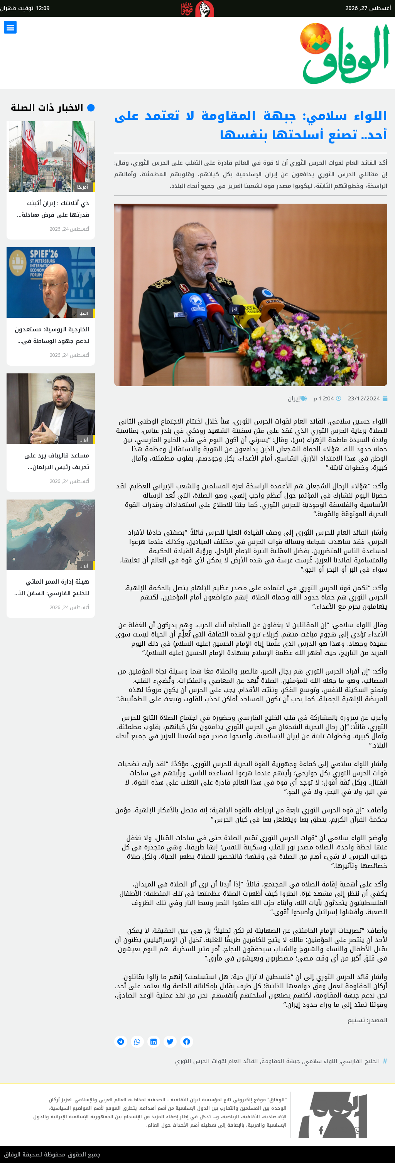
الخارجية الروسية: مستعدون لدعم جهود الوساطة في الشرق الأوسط (52, 341)
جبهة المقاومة (281, 1061)
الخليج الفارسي (360, 1061)
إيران (294, 398)
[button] (10, 27)
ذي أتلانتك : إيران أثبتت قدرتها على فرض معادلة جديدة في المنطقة (55, 215)
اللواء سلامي (321, 1061)
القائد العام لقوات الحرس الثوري (216, 1061)
